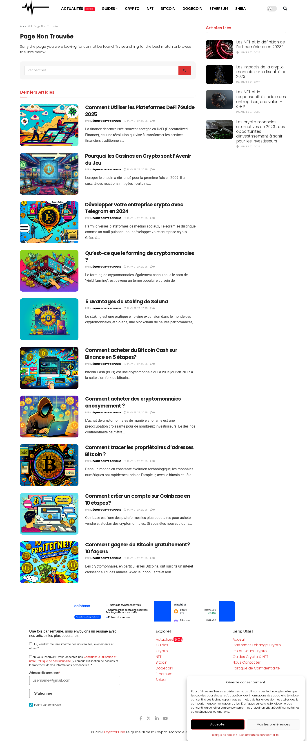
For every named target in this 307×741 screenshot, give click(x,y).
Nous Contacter (246, 662)
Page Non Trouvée (46, 26)
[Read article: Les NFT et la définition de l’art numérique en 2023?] (219, 49)
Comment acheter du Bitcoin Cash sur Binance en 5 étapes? (131, 354)
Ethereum (218, 9)
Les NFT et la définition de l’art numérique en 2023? (260, 44)
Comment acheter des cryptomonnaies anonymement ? (133, 402)
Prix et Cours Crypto (250, 650)
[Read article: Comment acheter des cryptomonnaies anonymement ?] (49, 416)
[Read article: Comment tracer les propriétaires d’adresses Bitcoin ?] (49, 465)
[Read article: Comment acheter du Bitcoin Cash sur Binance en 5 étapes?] (49, 368)
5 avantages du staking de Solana (126, 301)
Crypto (132, 9)
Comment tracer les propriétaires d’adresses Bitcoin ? (139, 451)
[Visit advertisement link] (153, 611)
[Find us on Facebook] (141, 718)
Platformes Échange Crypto (257, 645)
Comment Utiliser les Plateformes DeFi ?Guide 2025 (140, 111)
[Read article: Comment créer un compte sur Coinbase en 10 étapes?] (49, 514)
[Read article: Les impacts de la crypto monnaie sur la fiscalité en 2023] (219, 74)
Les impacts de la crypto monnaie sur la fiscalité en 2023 (261, 71)
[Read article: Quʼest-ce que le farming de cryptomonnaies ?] (49, 271)
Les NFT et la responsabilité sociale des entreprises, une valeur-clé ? (261, 99)
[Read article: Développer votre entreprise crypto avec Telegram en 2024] (49, 222)
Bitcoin (168, 9)
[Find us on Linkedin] (157, 718)
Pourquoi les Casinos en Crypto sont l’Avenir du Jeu (138, 160)
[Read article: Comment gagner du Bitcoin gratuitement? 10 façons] (49, 562)
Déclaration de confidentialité (259, 735)
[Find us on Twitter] (149, 718)
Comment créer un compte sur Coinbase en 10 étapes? (137, 500)
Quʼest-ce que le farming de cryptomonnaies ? (139, 257)
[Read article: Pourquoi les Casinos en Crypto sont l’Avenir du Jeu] (49, 174)
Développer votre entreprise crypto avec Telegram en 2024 (134, 208)
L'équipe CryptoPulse (105, 121)
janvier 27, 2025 (137, 121)
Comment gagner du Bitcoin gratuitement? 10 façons (137, 548)
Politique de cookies (224, 735)
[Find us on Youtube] (165, 718)
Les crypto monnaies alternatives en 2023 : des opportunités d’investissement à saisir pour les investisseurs (260, 131)
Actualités (77, 9)
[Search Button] (285, 8)
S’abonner (43, 693)
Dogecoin (192, 9)
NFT (150, 9)
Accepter (218, 724)
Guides (108, 9)
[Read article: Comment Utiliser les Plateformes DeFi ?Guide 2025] (49, 125)
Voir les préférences (273, 724)
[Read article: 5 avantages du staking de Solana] (49, 319)
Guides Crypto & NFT (250, 656)
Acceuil (25, 26)
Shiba (240, 9)
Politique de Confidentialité (256, 668)
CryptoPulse (114, 732)
